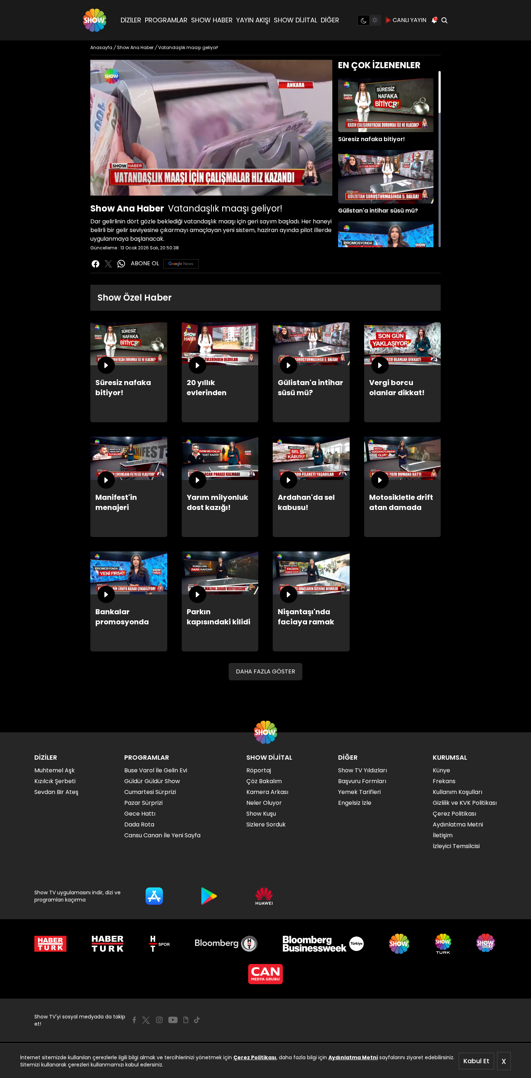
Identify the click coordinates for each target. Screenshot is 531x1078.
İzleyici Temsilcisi (456, 846)
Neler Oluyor (264, 803)
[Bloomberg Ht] (226, 944)
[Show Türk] (443, 944)
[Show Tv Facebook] (134, 1020)
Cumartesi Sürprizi (150, 792)
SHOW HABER (212, 20)
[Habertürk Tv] (108, 944)
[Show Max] (486, 944)
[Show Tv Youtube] (173, 1020)
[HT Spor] (159, 944)
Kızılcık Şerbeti (54, 781)
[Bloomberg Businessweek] (323, 944)
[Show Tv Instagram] (159, 1020)
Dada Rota (139, 824)
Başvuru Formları (362, 781)
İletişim (443, 835)
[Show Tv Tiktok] (197, 1020)
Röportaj (258, 770)
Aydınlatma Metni (353, 1057)
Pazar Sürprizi (143, 803)
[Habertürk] (50, 944)
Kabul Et (476, 1060)
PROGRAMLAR (166, 20)
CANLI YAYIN (409, 20)
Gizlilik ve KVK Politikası (465, 803)
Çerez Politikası (254, 1057)
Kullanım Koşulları (457, 792)
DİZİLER (131, 20)
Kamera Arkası (267, 792)
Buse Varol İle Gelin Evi (155, 770)
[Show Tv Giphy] (186, 1020)
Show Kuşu (261, 813)
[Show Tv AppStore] (154, 896)
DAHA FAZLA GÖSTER (265, 671)
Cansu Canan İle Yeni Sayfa (162, 835)
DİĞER (330, 20)
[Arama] (444, 20)
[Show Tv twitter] (108, 263)
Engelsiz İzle (354, 803)
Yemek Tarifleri (359, 792)
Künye (441, 770)
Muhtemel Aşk (54, 770)
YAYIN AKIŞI (253, 20)
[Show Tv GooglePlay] (209, 896)
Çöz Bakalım (264, 781)
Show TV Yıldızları (362, 770)
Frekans (444, 781)
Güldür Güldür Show (152, 781)
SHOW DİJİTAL (295, 20)
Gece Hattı (139, 813)
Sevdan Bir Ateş (56, 792)
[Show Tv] (94, 20)
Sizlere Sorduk (266, 824)
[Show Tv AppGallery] (264, 896)
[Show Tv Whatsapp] (121, 263)
